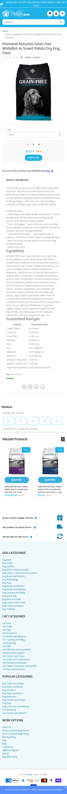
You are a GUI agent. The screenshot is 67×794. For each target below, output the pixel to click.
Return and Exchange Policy (15, 734)
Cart (50, 13)
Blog (4, 743)
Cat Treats (7, 626)
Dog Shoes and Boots (12, 687)
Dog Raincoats (9, 696)
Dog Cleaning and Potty (13, 592)
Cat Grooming (9, 643)
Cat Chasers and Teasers (14, 713)
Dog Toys (6, 583)
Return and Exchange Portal (15, 730)
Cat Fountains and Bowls (14, 662)
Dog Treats (7, 563)
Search (5, 753)
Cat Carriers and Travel (13, 656)
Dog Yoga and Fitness (12, 693)
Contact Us (7, 747)
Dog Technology (10, 579)
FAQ (4, 740)
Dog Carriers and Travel (13, 602)
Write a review (33, 57)
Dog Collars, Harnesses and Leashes (19, 573)
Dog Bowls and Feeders (13, 576)
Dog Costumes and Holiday (15, 706)
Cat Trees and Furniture (13, 669)
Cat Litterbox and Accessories (16, 649)
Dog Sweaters (9, 690)
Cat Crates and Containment (16, 659)
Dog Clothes (8, 566)
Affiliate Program (10, 750)
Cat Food (6, 623)
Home (5, 31)
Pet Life (29, 775)
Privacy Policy (9, 737)
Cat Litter (6, 646)
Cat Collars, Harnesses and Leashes (19, 666)
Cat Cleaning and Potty (13, 639)
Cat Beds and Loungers (13, 653)
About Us (6, 727)
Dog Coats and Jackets (13, 683)
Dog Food (6, 560)
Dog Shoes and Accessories (15, 569)
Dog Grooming (9, 596)
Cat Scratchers (9, 633)
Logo (17, 13)
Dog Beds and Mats (11, 599)
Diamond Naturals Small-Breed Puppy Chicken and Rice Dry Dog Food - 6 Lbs (50, 465)
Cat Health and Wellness (14, 636)
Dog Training (8, 609)
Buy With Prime (9, 757)
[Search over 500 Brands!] (61, 22)
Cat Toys (6, 630)
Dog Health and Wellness (14, 589)
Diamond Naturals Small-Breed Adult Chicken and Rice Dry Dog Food (16, 465)
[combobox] (33, 22)
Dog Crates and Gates (12, 606)
